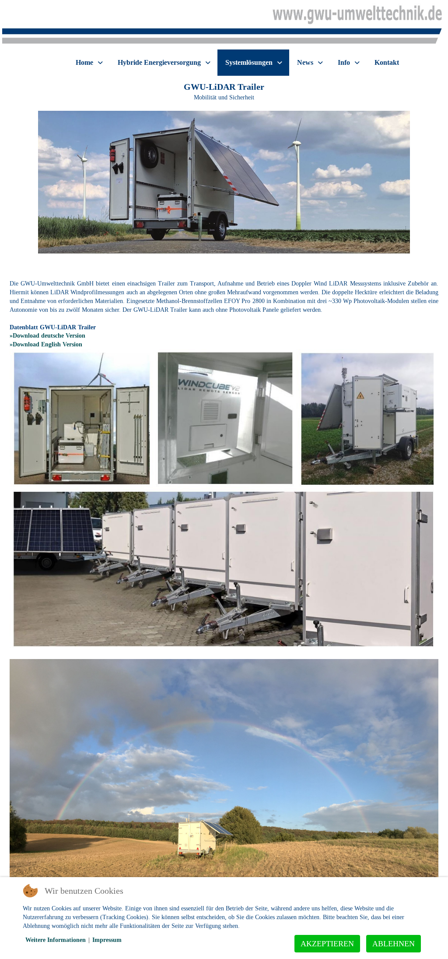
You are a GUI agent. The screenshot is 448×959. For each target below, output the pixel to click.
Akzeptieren (327, 943)
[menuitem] (89, 62)
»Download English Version (46, 344)
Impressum (107, 940)
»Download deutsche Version (47, 335)
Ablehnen (393, 943)
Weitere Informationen (55, 940)
